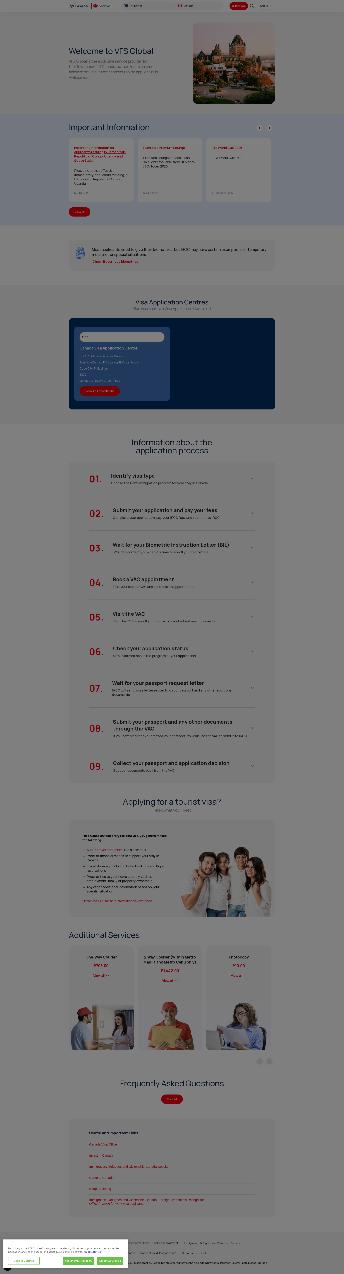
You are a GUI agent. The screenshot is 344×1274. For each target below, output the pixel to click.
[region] (65, 1253)
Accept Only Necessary (78, 1260)
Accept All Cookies (110, 1260)
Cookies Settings (24, 1260)
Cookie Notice (92, 1251)
